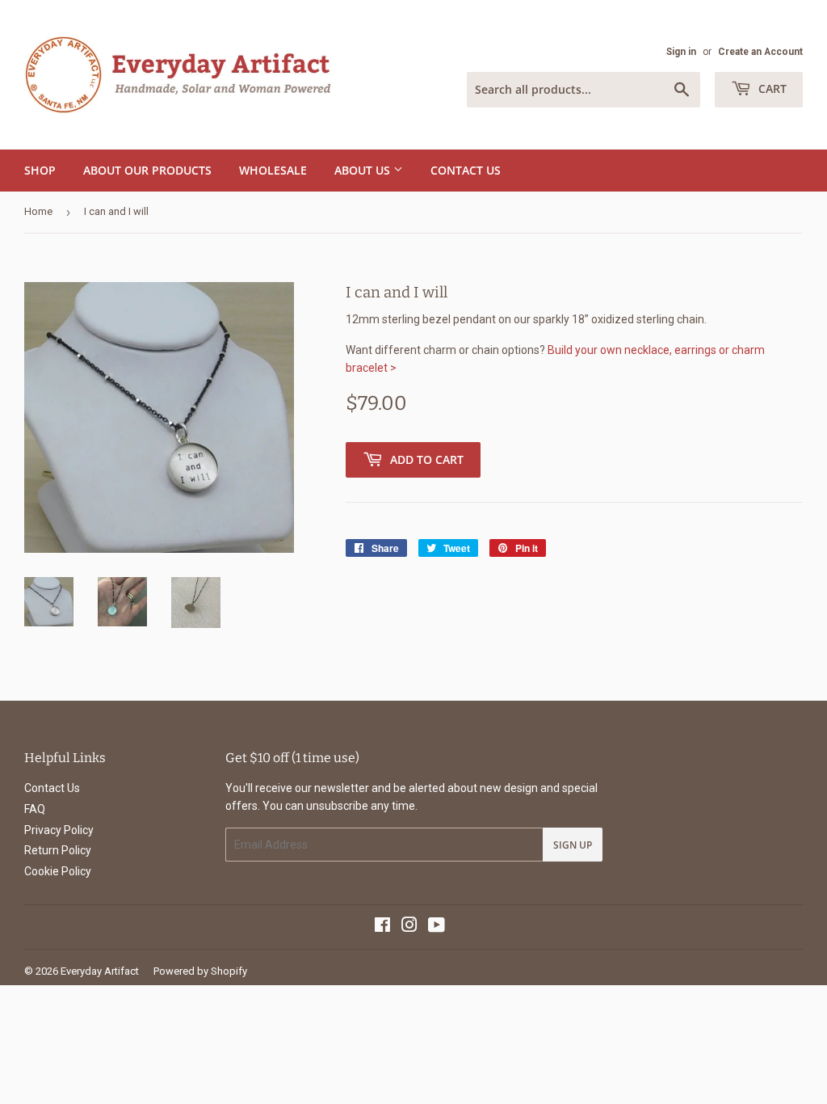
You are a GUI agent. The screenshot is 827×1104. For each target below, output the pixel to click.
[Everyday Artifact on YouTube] (436, 927)
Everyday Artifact (100, 971)
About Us (363, 170)
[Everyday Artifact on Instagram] (409, 927)
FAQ (34, 809)
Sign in (681, 51)
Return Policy (57, 850)
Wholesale (273, 170)
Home (38, 211)
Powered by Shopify (200, 971)
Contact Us (465, 170)
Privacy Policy (59, 830)
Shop (40, 170)
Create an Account (760, 51)
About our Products (147, 170)
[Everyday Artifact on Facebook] (382, 927)
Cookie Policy (57, 871)
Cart (771, 88)
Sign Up (572, 845)
